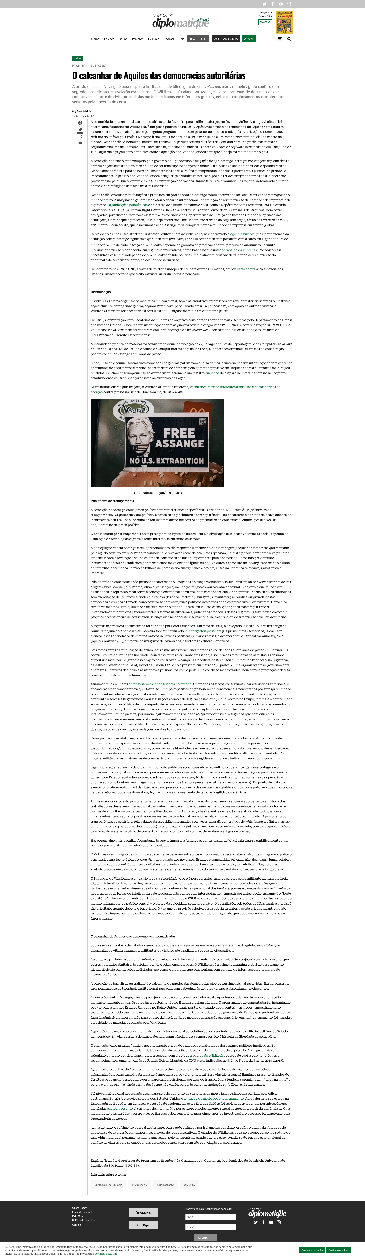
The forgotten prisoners (203, 631)
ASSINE (249, 38)
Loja (181, 38)
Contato (76, 1224)
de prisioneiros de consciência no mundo (160, 684)
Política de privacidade (84, 1220)
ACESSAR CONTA (226, 38)
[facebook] (272, 3)
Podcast (169, 38)
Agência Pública (242, 234)
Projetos (137, 38)
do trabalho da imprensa (238, 250)
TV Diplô (153, 38)
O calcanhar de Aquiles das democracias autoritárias (158, 75)
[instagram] (289, 3)
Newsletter (198, 38)
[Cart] (279, 39)
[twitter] (264, 3)
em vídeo (212, 373)
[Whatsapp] (80, 136)
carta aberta (246, 269)
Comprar (265, 22)
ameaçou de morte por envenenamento (214, 1098)
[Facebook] (80, 123)
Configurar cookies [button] (338, 1250)
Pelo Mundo (78, 1216)
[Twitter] (80, 130)
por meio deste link (106, 1253)
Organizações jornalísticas (128, 205)
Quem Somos (79, 1208)
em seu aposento (120, 1108)
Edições (109, 38)
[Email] (80, 143)
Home (95, 38)
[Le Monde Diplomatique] (180, 29)
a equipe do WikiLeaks (207, 1055)
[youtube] (281, 3)
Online (123, 38)
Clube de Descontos (83, 1212)
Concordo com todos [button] (312, 1250)
